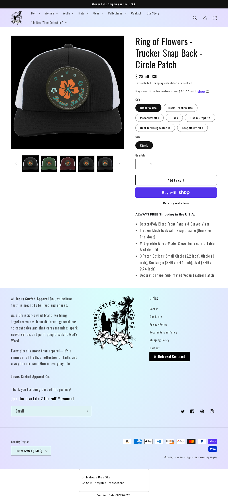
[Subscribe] (86, 411)
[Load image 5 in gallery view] (105, 163)
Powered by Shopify (207, 457)
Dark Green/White (180, 107)
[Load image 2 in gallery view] (49, 163)
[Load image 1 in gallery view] (30, 163)
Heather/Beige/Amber (155, 127)
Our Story (155, 316)
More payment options (176, 203)
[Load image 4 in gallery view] (86, 163)
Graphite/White (192, 127)
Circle (144, 145)
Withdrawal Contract (169, 356)
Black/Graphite (199, 117)
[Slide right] (119, 164)
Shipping (158, 83)
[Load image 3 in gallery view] (67, 163)
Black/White (148, 107)
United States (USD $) (29, 451)
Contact (154, 348)
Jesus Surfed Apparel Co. (186, 457)
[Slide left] (16, 164)
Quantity (140, 155)
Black (174, 117)
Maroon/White (149, 117)
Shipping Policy (159, 339)
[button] (35, 13)
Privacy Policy (158, 324)
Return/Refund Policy (163, 332)
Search (153, 308)
